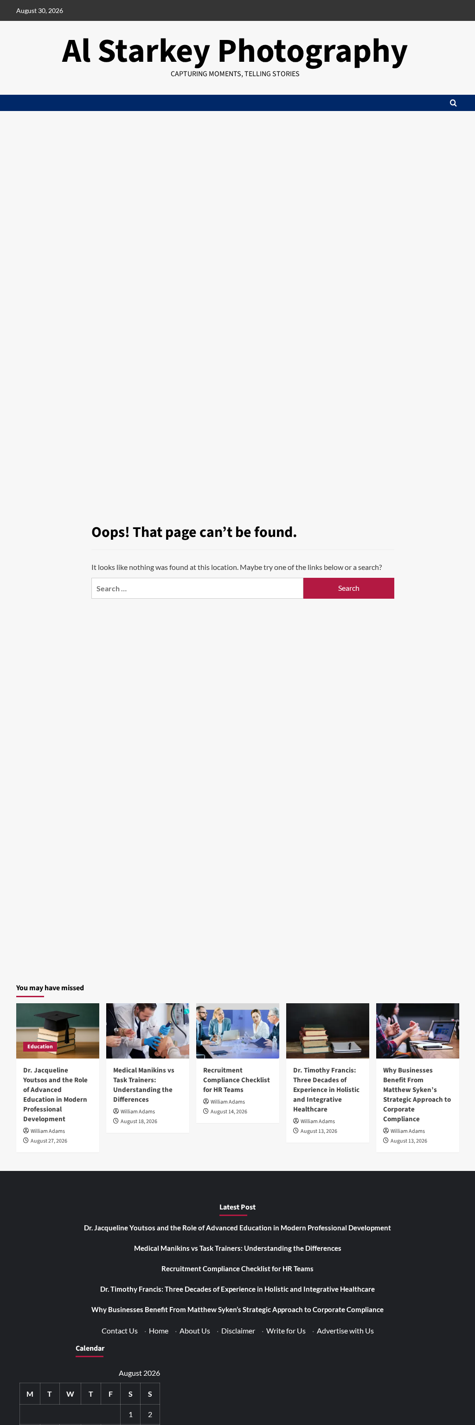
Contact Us (120, 1330)
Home (158, 1330)
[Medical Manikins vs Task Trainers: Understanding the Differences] (147, 1031)
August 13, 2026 (319, 1131)
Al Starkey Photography (235, 51)
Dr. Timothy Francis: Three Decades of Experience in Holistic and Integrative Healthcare (326, 1089)
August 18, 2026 (139, 1121)
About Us (195, 1330)
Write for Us (286, 1330)
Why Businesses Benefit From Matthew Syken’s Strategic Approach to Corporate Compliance (417, 1094)
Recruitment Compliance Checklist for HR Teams (236, 1080)
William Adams (48, 1131)
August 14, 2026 (229, 1112)
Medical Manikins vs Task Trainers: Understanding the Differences (143, 1085)
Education (40, 1047)
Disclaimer (238, 1330)
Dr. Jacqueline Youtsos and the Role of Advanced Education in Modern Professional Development (55, 1094)
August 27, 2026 (49, 1141)
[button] (453, 103)
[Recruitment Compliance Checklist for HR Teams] (237, 1031)
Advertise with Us (345, 1330)
